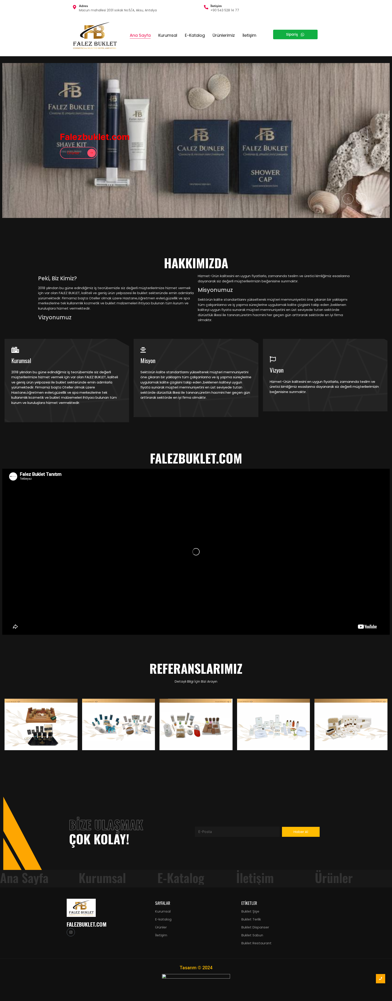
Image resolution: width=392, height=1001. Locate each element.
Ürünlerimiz (224, 35)
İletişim (249, 35)
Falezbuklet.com (87, 924)
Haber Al (301, 831)
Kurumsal (167, 35)
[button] (348, 198)
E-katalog (163, 919)
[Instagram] (71, 932)
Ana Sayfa (140, 35)
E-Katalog (195, 35)
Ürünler (161, 927)
